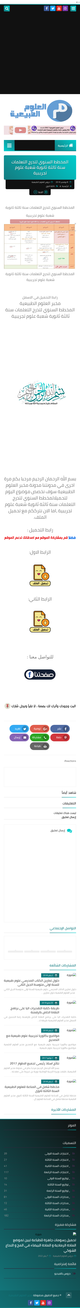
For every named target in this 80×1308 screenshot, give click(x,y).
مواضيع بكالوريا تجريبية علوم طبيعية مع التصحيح (32, 1038)
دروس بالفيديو (62, 1274)
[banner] (40, 133)
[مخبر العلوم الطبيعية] (40, 111)
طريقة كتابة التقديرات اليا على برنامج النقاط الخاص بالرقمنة (34, 1010)
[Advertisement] (40, 54)
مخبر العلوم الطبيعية (21, 1295)
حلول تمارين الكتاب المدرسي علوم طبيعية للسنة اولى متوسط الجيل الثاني (31, 982)
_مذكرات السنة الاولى (37, 1196)
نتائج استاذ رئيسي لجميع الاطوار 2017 (34, 1063)
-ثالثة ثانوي (50, 186)
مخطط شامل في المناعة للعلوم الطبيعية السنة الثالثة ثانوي (32, 1089)
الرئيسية (63, 145)
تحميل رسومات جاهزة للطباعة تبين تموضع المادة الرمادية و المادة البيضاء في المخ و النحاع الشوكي (41, 1245)
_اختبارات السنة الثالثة (37, 1159)
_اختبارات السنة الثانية (37, 1165)
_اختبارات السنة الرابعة (37, 1172)
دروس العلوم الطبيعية (63, 1256)
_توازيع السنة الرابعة (37, 1190)
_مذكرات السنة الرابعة (37, 1215)
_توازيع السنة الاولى (37, 1178)
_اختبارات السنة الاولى (37, 1153)
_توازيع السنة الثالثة (37, 1184)
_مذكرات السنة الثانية (37, 1209)
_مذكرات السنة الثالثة (37, 1203)
